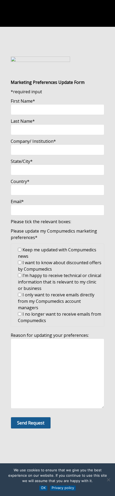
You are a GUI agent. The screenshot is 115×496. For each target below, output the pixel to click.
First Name (23, 101)
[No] (108, 479)
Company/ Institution (33, 141)
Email (17, 201)
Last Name (23, 121)
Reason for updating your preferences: (50, 335)
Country (20, 181)
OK (43, 488)
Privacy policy (63, 488)
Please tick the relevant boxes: (41, 222)
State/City (22, 161)
